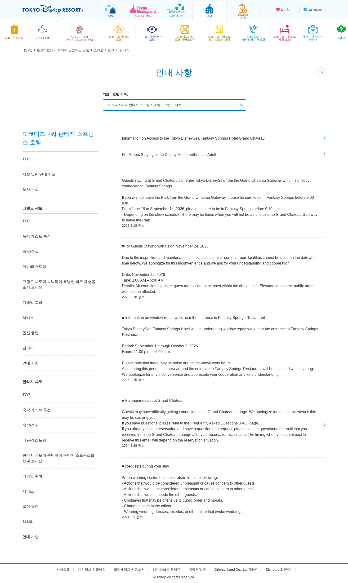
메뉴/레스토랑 (34, 267)
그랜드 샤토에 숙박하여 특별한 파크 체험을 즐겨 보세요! (58, 284)
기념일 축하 (32, 302)
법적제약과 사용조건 (129, 569)
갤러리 (28, 348)
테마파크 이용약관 (166, 569)
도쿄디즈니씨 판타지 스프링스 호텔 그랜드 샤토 (144, 105)
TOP (26, 159)
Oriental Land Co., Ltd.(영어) (236, 569)
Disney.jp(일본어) (279, 569)
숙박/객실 (30, 251)
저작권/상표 (197, 569)
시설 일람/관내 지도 (39, 174)
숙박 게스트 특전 (36, 236)
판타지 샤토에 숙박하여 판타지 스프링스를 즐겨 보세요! (58, 458)
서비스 (28, 318)
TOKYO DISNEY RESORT (52, 9)
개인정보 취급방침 (92, 569)
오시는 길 (30, 189)
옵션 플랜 (30, 333)
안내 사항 (30, 363)
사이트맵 (63, 569)
